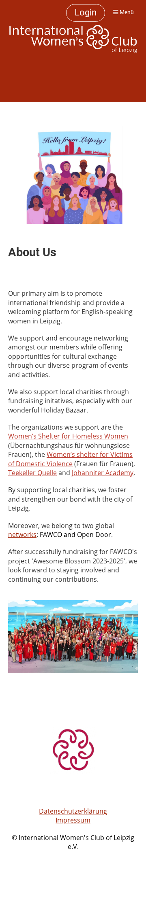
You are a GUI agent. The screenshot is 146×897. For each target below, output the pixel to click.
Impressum (73, 820)
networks (22, 534)
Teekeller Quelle (32, 472)
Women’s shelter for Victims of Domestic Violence (70, 459)
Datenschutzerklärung (73, 811)
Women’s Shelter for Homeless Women (68, 436)
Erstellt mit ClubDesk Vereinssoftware (73, 856)
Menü (126, 12)
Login (86, 12)
